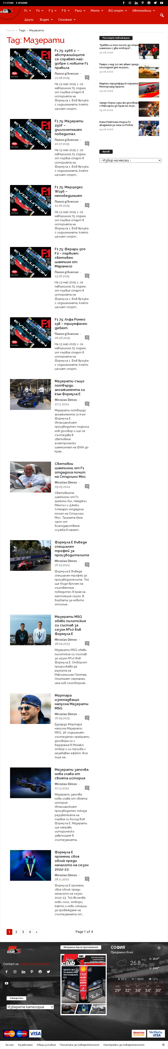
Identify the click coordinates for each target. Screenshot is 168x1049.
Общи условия (46, 1044)
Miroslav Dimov (66, 400)
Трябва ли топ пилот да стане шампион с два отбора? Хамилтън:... (119, 48)
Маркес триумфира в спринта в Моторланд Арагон (119, 85)
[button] (161, 15)
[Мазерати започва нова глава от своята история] (30, 782)
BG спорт (116, 10)
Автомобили (141, 10)
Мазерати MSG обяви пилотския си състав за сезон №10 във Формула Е (70, 625)
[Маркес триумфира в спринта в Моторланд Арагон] (149, 90)
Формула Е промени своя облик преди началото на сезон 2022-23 (72, 860)
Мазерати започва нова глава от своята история (72, 773)
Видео (44, 19)
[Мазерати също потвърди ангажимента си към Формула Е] (30, 394)
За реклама (25, 1044)
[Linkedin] (136, 3)
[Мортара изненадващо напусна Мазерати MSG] (30, 708)
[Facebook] (123, 3)
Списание (65, 19)
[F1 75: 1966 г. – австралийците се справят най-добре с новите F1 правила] (30, 63)
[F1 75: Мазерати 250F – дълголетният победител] (30, 134)
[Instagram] (129, 3)
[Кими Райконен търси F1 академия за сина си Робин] (149, 128)
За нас (9, 1044)
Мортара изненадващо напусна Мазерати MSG (72, 701)
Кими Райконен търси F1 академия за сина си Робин (116, 124)
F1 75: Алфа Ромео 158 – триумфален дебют (71, 323)
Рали (78, 10)
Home (11, 30)
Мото (95, 10)
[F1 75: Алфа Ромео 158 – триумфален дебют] (30, 332)
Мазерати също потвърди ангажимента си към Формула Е (70, 387)
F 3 (51, 10)
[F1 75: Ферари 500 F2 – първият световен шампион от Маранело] (30, 262)
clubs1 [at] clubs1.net (34, 964)
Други (28, 19)
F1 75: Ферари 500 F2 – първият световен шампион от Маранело (70, 257)
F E (64, 10)
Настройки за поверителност (123, 1044)
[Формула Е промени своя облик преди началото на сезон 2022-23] (30, 865)
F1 (25, 10)
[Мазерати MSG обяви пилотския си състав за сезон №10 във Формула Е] (30, 630)
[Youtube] (161, 3)
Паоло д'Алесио (66, 73)
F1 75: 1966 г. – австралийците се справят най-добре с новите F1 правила (71, 59)
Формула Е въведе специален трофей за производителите (72, 548)
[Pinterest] (142, 3)
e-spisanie (21, 2)
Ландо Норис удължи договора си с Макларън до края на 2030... (120, 104)
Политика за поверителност (79, 1044)
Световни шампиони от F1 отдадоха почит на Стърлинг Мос (70, 470)
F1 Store (8, 2)
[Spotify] (148, 3)
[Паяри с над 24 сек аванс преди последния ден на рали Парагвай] (149, 70)
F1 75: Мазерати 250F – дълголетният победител (69, 127)
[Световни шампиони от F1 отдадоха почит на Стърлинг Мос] (30, 477)
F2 (38, 10)
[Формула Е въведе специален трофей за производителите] (30, 555)
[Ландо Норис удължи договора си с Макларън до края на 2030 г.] (149, 109)
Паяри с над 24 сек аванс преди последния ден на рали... (119, 66)
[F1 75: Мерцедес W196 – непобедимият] (30, 200)
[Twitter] (155, 3)
